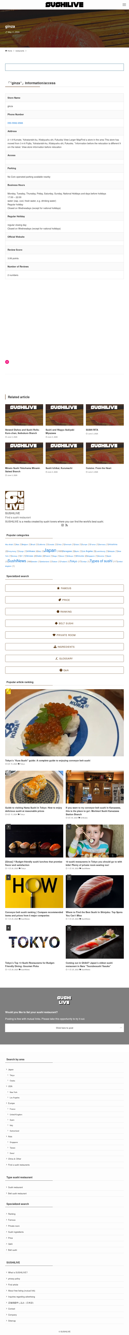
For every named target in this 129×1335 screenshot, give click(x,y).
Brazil (34, 544)
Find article (13, 1284)
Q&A (10, 1243)
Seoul (63, 556)
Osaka (40, 555)
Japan (53, 550)
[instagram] (62, 525)
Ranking (11, 1213)
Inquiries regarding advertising (21, 1296)
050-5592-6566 (15, 122)
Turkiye (85, 561)
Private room (14, 1225)
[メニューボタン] (124, 4)
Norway (15, 556)
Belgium (26, 544)
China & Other (14, 1158)
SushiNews (19, 560)
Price (10, 1237)
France (94, 544)
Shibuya (71, 556)
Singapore (92, 556)
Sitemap (12, 1320)
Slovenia (102, 556)
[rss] (66, 525)
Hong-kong (13, 551)
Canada (52, 544)
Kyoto (78, 551)
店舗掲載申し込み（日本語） (21, 1302)
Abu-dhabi (10, 544)
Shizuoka (81, 555)
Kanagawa (69, 551)
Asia (19, 544)
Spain (12, 1120)
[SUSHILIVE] (64, 4)
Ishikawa (32, 551)
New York (13, 1092)
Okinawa (31, 555)
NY (23, 556)
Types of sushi (104, 560)
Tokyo (75, 561)
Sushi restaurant (15, 1187)
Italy (41, 551)
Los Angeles (89, 551)
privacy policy (14, 1278)
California (43, 544)
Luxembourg (102, 551)
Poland (49, 556)
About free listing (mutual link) (21, 1290)
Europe (86, 544)
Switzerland (46, 561)
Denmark (69, 544)
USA (10, 1086)
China (60, 544)
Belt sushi (12, 1249)
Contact (11, 1308)
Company (12, 1314)
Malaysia (113, 551)
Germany (104, 544)
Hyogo (23, 551)
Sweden (35, 561)
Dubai (78, 544)
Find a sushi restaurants (19, 1164)
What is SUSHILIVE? (18, 1272)
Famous (11, 1219)
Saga (56, 556)
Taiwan (56, 561)
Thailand (65, 561)
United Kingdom (16, 1114)
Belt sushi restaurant (17, 1193)
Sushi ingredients (16, 1231)
